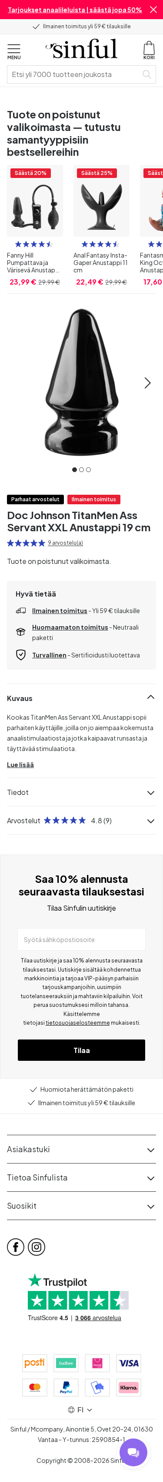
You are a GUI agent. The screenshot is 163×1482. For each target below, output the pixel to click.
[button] (153, 9)
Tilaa (81, 1050)
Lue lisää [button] (20, 764)
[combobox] (74, 74)
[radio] (18, 244)
